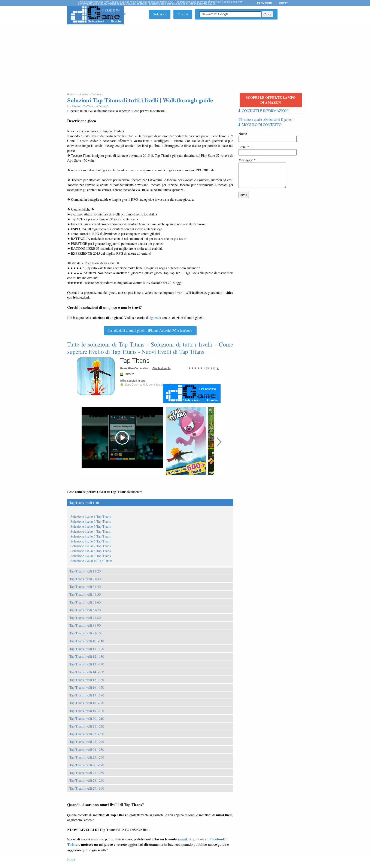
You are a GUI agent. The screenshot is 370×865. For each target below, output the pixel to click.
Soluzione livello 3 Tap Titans (90, 526)
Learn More (264, 3)
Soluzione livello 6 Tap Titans (90, 541)
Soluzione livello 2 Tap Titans (90, 521)
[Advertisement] (185, 57)
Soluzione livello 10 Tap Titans (91, 560)
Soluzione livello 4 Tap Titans (90, 531)
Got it (283, 3)
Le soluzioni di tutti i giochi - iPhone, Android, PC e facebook (150, 330)
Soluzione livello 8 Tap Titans (90, 550)
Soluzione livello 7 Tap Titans (90, 546)
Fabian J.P (103, 106)
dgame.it (155, 317)
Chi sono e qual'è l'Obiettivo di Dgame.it (266, 119)
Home (71, 859)
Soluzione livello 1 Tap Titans (90, 516)
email (182, 839)
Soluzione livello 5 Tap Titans (90, 536)
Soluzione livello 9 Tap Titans (90, 555)
